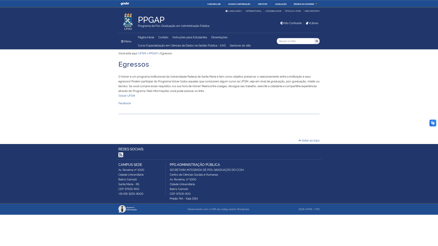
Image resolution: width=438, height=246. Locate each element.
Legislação (281, 4)
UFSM (308, 209)
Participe (262, 4)
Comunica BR (214, 4)
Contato (163, 37)
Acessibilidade (273, 10)
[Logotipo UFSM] (128, 21)
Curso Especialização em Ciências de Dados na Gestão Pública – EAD (182, 45)
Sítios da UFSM (293, 10)
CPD (317, 209)
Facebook (124, 103)
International (254, 10)
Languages (234, 10)
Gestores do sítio (240, 45)
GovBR (125, 3)
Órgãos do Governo (304, 4)
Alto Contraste (293, 23)
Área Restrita (312, 10)
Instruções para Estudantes (189, 37)
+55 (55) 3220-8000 (130, 193)
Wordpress (243, 209)
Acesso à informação (239, 4)
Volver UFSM (126, 95)
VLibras (313, 23)
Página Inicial (146, 37)
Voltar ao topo (310, 140)
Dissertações (219, 37)
